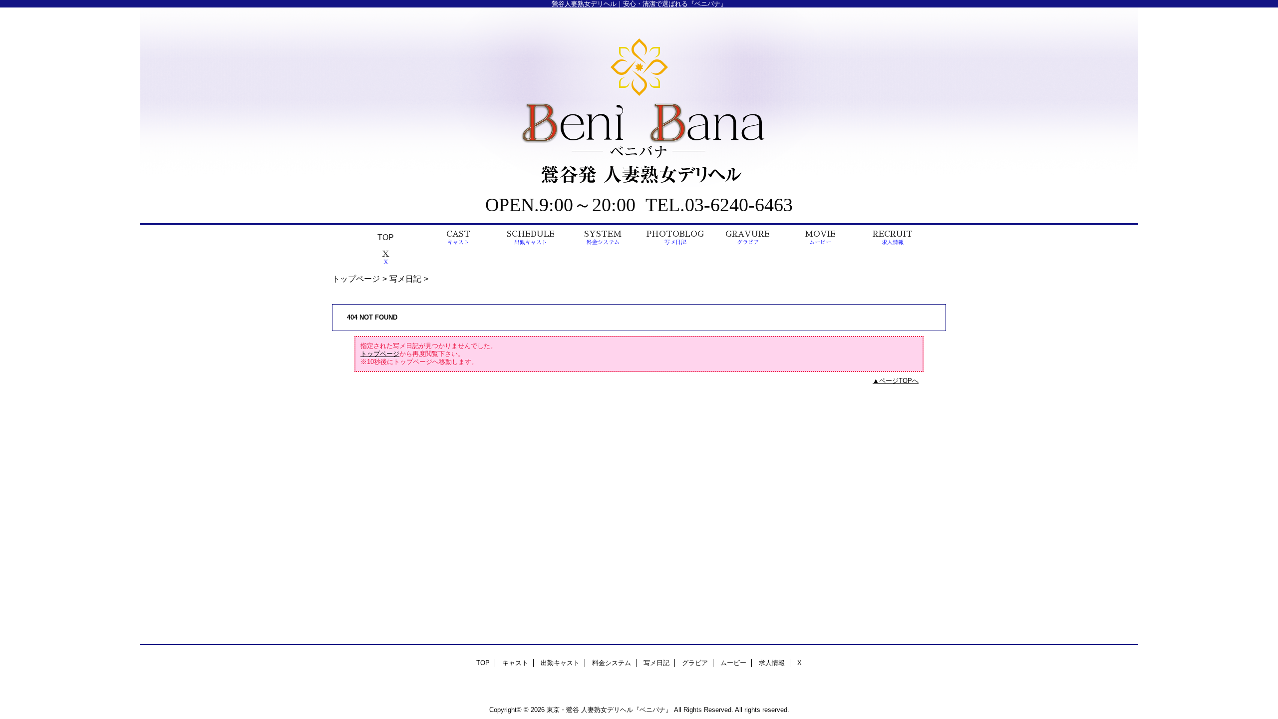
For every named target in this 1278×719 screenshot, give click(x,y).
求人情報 (772, 663)
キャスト (515, 663)
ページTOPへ (899, 380)
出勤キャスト (560, 663)
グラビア (695, 663)
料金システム (611, 663)
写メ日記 (405, 278)
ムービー (733, 663)
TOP (385, 237)
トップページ (356, 278)
